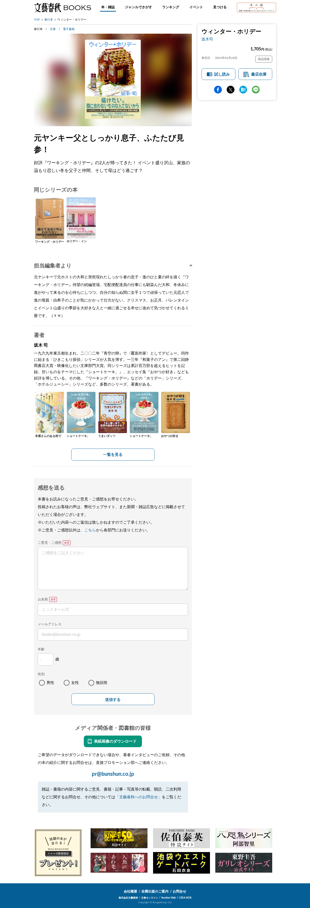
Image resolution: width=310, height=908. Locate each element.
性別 (41, 674)
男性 (50, 683)
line (256, 89)
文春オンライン (149, 898)
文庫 (53, 29)
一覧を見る (113, 455)
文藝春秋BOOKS (62, 7)
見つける (220, 7)
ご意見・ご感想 (50, 542)
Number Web (168, 898)
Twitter (230, 89)
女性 (75, 683)
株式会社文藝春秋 (128, 898)
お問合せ (179, 891)
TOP (37, 19)
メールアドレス (50, 624)
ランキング (170, 7)
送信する (113, 700)
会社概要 (130, 891)
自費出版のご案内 (155, 891)
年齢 (41, 649)
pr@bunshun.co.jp (113, 774)
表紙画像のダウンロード (115, 741)
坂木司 (207, 39)
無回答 (102, 683)
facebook (218, 89)
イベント (196, 7)
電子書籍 (69, 29)
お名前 (43, 599)
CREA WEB (185, 898)
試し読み (222, 74)
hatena (243, 89)
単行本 (48, 19)
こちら (90, 530)
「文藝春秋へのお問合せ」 (138, 797)
